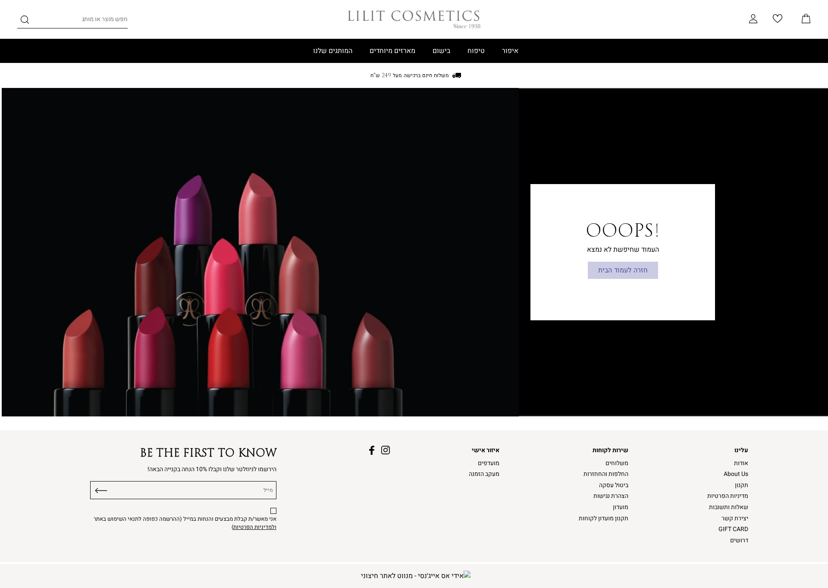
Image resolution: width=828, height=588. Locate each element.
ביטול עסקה (613, 485)
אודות (741, 463)
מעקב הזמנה (484, 474)
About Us (736, 474)
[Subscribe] (101, 489)
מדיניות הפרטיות (727, 495)
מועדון (620, 507)
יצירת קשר (734, 518)
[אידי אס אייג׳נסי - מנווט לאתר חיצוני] (415, 576)
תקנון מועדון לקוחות (603, 518)
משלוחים (616, 463)
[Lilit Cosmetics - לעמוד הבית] (414, 19)
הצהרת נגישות (610, 495)
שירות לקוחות (610, 450)
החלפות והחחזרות (605, 474)
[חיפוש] (24, 21)
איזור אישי (485, 450)
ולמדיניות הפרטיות (254, 527)
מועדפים (488, 463)
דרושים (739, 540)
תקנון (741, 485)
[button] (806, 19)
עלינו (741, 450)
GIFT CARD (733, 529)
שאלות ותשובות (728, 507)
